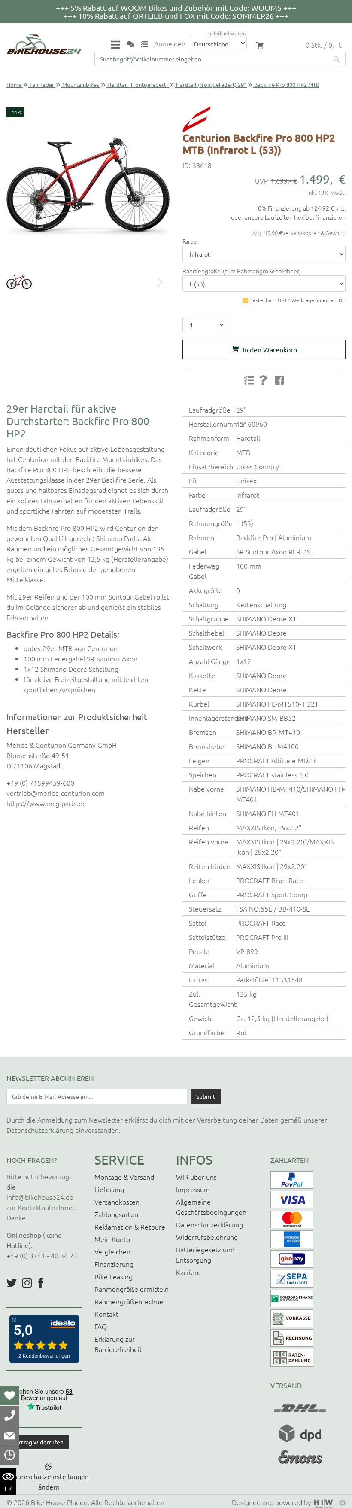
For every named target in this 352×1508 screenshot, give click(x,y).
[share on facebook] (279, 379)
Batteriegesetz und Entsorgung (205, 1254)
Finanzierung (114, 1264)
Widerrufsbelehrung (207, 1237)
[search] (337, 59)
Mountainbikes (80, 84)
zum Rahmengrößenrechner (262, 270)
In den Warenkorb (270, 349)
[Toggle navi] (117, 44)
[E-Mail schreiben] (9, 1434)
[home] (44, 44)
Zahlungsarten (116, 1214)
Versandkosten (117, 1201)
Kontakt (106, 1313)
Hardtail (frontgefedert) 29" (211, 84)
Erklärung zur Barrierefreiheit (118, 1344)
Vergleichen (112, 1251)
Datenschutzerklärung (39, 1130)
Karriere (188, 1272)
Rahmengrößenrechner (130, 1301)
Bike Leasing (113, 1276)
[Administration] (343, 1502)
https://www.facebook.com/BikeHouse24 (41, 1283)
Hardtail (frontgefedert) (137, 84)
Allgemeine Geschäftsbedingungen (211, 1207)
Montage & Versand (124, 1176)
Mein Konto (112, 1239)
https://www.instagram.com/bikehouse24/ (27, 1283)
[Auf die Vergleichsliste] (249, 380)
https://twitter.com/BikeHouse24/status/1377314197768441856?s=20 (11, 1283)
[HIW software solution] (324, 1502)
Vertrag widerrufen (38, 1442)
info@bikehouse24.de (39, 1197)
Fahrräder (42, 84)
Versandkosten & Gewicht (314, 233)
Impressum (193, 1189)
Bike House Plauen (59, 1502)
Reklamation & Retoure (129, 1226)
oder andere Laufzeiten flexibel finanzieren (288, 217)
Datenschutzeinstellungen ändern (49, 1481)
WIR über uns (196, 1176)
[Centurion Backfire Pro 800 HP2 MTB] (88, 187)
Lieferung (109, 1189)
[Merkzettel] (9, 1395)
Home (13, 84)
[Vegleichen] (147, 43)
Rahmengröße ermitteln (131, 1289)
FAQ (100, 1326)
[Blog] (133, 43)
